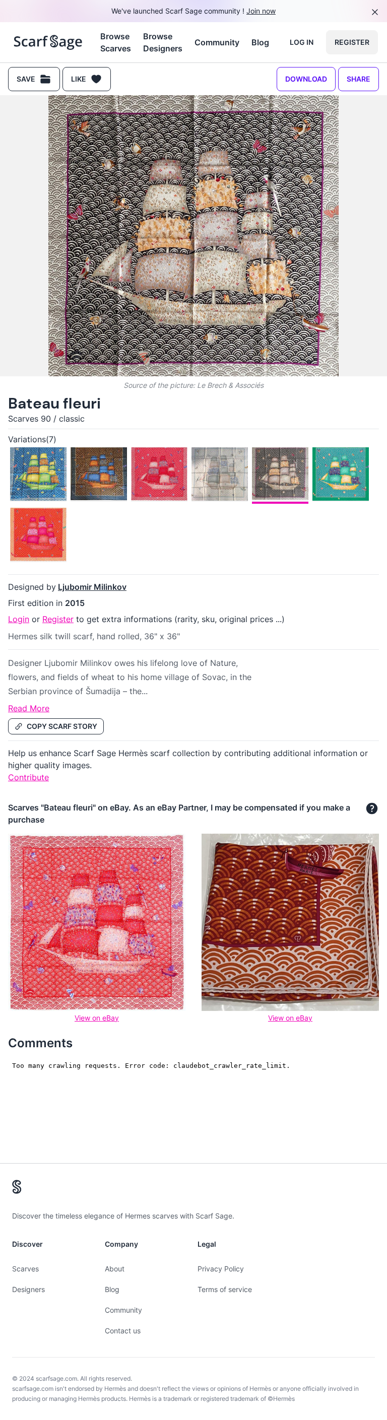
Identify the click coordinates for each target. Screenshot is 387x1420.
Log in (301, 42)
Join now (261, 11)
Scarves (25, 1268)
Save (26, 79)
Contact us (123, 1330)
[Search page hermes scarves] (48, 42)
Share (358, 79)
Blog (260, 42)
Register (352, 42)
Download (306, 79)
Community (217, 42)
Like (78, 79)
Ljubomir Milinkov (92, 587)
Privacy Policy (221, 1268)
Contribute (28, 777)
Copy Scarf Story (62, 726)
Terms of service (225, 1289)
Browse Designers (162, 42)
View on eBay (97, 1017)
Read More (28, 708)
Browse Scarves (115, 42)
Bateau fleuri (54, 403)
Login (18, 619)
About (114, 1268)
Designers (28, 1289)
